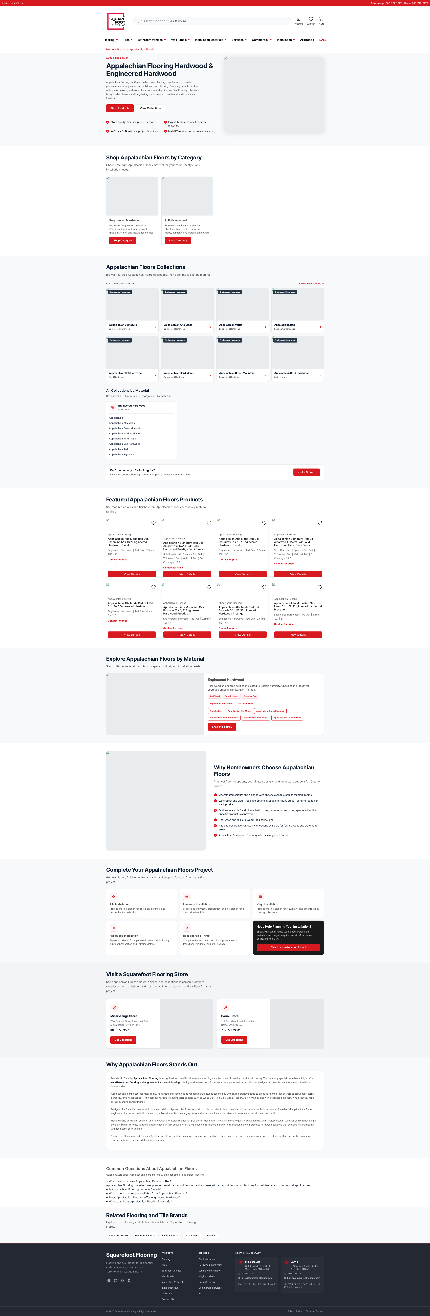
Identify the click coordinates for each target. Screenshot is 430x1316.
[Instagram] (115, 1280)
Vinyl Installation (207, 1276)
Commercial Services (210, 1287)
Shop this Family (222, 726)
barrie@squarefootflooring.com (303, 1278)
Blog (4, 3)
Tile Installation (207, 1259)
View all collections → (311, 283)
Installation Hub (170, 1287)
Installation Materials (209, 39)
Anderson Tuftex (118, 1235)
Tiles (126, 39)
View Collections (151, 108)
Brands (121, 49)
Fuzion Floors (170, 1235)
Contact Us (16, 3)
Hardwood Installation (210, 1264)
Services (238, 39)
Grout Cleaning (207, 1282)
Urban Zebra (192, 1235)
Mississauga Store (123, 1016)
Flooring (109, 39)
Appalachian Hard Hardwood (125, 433)
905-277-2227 (119, 1030)
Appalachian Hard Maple (122, 438)
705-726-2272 (230, 1030)
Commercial (260, 39)
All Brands (307, 39)
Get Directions (123, 1039)
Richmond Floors (145, 1235)
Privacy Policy (295, 1311)
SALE (323, 39)
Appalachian (116, 417)
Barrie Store (230, 1016)
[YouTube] (122, 1280)
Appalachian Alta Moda (122, 422)
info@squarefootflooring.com (257, 1278)
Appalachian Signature (121, 454)
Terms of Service (315, 1311)
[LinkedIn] (129, 1280)
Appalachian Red (118, 449)
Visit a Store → (307, 472)
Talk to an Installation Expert (288, 947)
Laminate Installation (210, 1270)
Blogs (202, 1293)
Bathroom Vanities (150, 39)
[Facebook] (109, 1280)
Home (110, 49)
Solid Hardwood (245, 703)
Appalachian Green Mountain (125, 428)
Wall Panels (179, 39)
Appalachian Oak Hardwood (124, 443)
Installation (284, 39)
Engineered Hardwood (221, 703)
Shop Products (120, 108)
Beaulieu (211, 1235)
